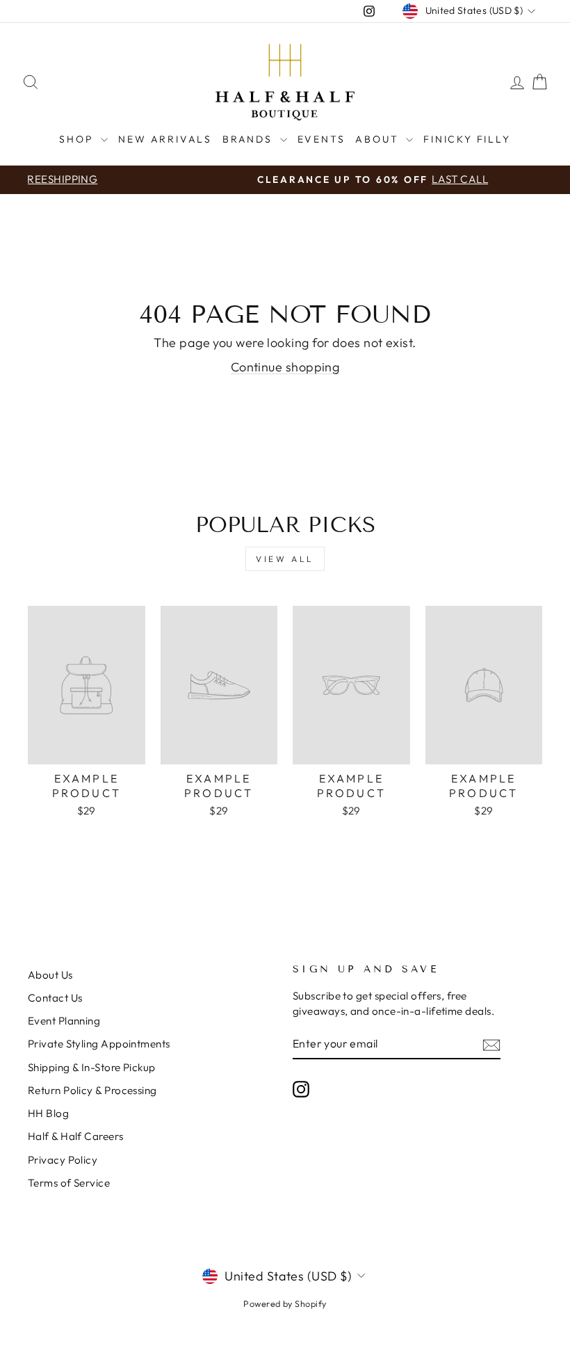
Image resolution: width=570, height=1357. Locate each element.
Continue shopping (285, 367)
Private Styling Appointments (99, 1043)
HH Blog (48, 1113)
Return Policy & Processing (92, 1090)
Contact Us (55, 997)
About (378, 139)
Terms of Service (69, 1182)
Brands (249, 139)
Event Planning (64, 1020)
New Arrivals (165, 139)
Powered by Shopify (284, 1303)
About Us (50, 974)
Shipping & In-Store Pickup (92, 1067)
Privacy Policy (62, 1159)
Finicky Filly (466, 139)
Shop (78, 139)
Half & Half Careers (76, 1136)
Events (321, 139)
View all (285, 559)
